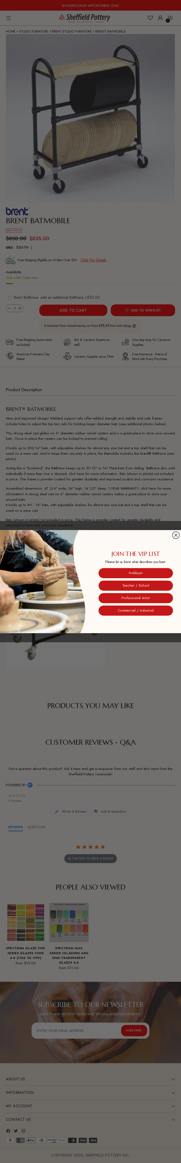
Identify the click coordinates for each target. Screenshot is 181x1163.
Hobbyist (136, 573)
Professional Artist (136, 598)
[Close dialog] (175, 535)
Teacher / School (135, 585)
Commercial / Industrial (136, 610)
